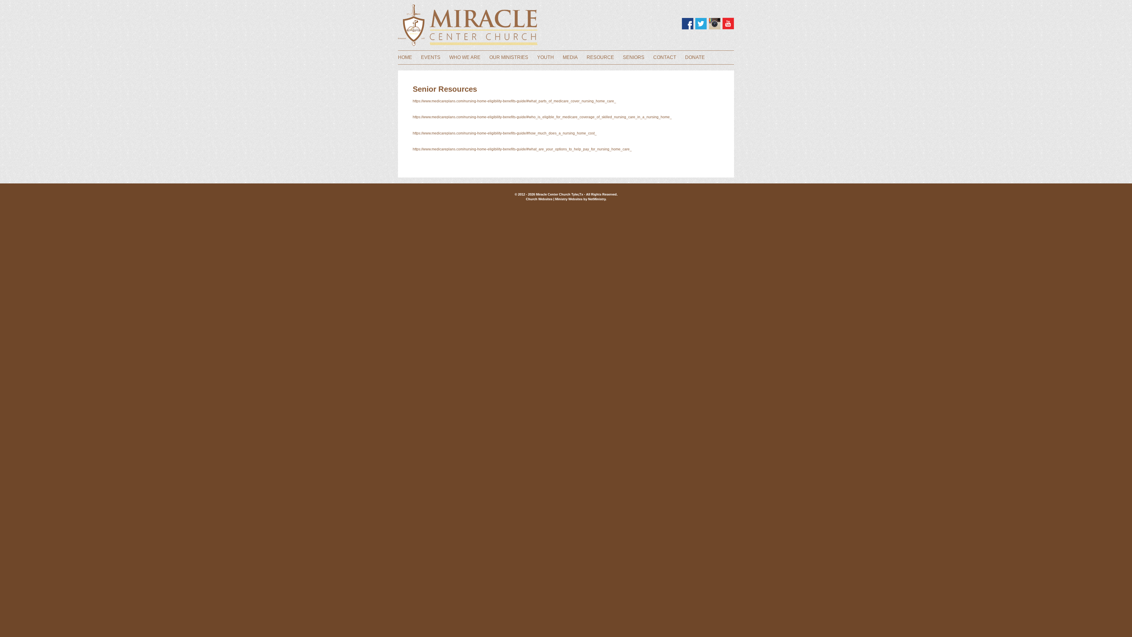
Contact (664, 57)
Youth (545, 57)
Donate (695, 57)
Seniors (633, 57)
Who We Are (465, 57)
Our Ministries (508, 57)
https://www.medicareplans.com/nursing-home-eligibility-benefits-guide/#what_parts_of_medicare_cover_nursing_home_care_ (514, 101)
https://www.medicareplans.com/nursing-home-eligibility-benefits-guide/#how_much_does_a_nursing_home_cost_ (505, 133)
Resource (600, 57)
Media (570, 57)
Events (430, 57)
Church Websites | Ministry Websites (554, 199)
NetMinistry (597, 199)
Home (405, 57)
